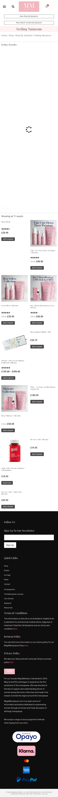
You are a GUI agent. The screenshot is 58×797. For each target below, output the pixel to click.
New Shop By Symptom (29, 16)
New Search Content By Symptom (29, 23)
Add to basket (8, 239)
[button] (4, 6)
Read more (7, 483)
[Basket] (46, 7)
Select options (8, 378)
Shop (11, 35)
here (15, 629)
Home (4, 35)
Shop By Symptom (24, 35)
